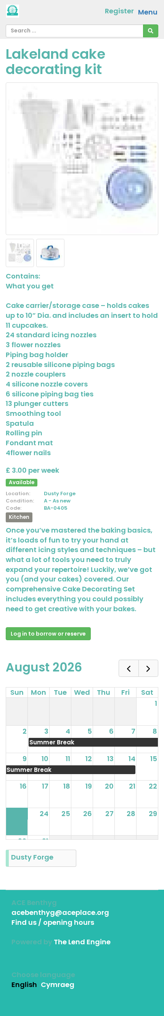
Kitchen (19, 517)
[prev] (128, 668)
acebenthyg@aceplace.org (60, 912)
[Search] (150, 30)
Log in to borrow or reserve (48, 634)
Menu (148, 12)
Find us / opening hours (52, 922)
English (24, 984)
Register (119, 11)
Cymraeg (57, 984)
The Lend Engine (82, 942)
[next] (148, 668)
